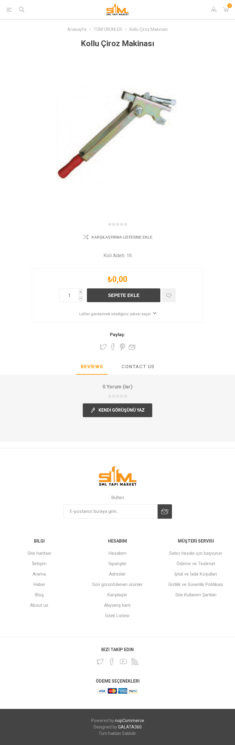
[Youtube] (123, 661)
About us (39, 605)
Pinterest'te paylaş (122, 346)
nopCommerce (129, 720)
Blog (39, 595)
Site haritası (39, 553)
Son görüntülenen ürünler (117, 584)
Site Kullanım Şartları (195, 595)
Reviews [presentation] (92, 366)
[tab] (92, 367)
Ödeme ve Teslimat (196, 563)
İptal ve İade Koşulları (195, 574)
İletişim (39, 563)
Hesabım (117, 553)
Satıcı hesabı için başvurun (195, 553)
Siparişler (117, 563)
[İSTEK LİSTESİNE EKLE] (169, 295)
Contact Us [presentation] (138, 366)
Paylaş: (117, 334)
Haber (39, 584)
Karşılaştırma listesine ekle (121, 237)
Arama (39, 574)
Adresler (117, 574)
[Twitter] (100, 661)
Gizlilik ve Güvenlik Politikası (195, 584)
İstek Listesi (117, 615)
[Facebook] (112, 661)
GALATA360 (130, 727)
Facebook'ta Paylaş (113, 346)
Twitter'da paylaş (103, 346)
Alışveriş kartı (117, 605)
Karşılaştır (117, 595)
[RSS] (135, 661)
